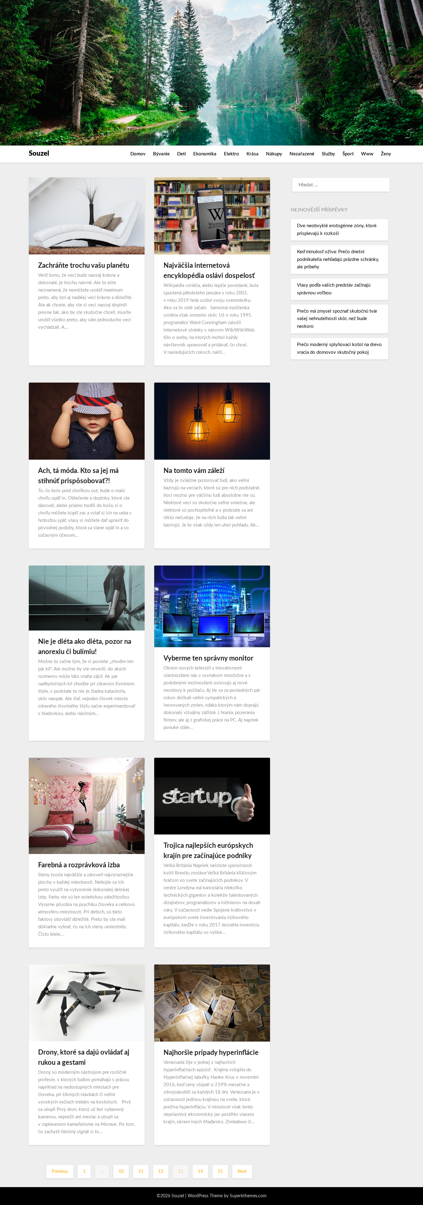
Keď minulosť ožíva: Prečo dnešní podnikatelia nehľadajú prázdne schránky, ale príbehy (338, 259)
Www (367, 154)
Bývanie (161, 154)
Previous (60, 1171)
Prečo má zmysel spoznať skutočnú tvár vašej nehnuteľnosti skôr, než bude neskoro (337, 319)
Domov (138, 154)
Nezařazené (302, 154)
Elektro (231, 154)
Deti (181, 154)
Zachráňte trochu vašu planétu (83, 265)
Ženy (386, 154)
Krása (252, 154)
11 (140, 1171)
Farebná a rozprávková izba (79, 865)
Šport (348, 154)
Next (242, 1171)
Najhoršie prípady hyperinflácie (211, 1052)
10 (121, 1171)
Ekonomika (204, 154)
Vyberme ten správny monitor (208, 658)
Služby (328, 154)
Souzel (39, 153)
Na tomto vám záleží (194, 470)
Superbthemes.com (248, 1196)
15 (220, 1171)
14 (200, 1171)
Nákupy (274, 154)
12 (160, 1171)
